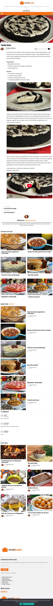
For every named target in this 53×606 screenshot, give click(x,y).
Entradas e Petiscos (33, 293)
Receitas (3, 249)
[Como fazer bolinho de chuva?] (39, 503)
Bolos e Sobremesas (6, 272)
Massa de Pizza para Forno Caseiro (39, 252)
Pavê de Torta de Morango (10, 275)
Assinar (4, 569)
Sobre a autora (5, 583)
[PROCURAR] (51, 13)
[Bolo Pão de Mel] (39, 265)
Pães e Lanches (43, 293)
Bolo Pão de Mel (33, 275)
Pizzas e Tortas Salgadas (34, 294)
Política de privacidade (28, 603)
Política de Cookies (6, 579)
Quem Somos (5, 581)
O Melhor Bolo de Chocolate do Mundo (11, 486)
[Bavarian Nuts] (39, 453)
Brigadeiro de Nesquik (8, 297)
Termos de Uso (5, 578)
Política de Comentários (7, 580)
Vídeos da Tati (5, 294)
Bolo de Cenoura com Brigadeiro (12, 513)
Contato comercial (6, 584)
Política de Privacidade (7, 577)
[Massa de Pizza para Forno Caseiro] (39, 242)
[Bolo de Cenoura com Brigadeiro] (13, 503)
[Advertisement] (26, 533)
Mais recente (26, 10)
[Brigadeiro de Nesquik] (13, 287)
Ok (20, 603)
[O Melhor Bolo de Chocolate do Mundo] (13, 477)
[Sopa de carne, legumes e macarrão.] (13, 242)
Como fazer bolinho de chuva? (38, 513)
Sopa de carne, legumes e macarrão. (10, 252)
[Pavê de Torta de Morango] (13, 265)
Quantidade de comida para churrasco (11, 461)
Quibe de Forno (33, 488)
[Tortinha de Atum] (39, 287)
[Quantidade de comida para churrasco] (13, 452)
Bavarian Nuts (32, 463)
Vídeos (20, 293)
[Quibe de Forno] (39, 478)
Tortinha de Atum (34, 297)
